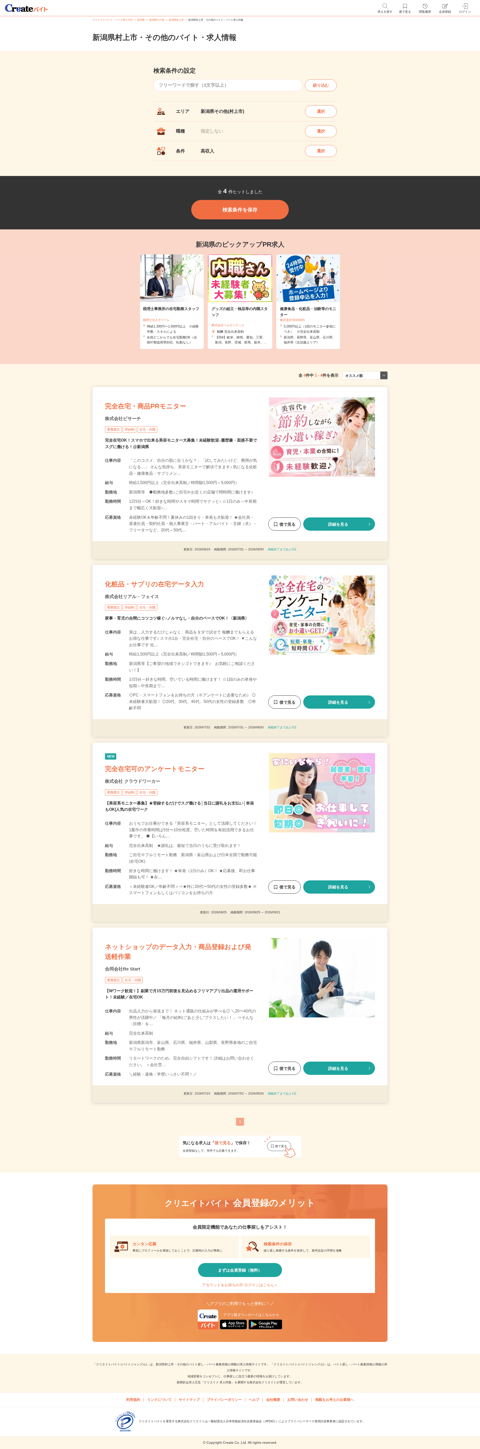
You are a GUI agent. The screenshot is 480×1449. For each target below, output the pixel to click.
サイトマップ (189, 1400)
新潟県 (141, 19)
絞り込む (321, 85)
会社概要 (273, 1400)
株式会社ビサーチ (123, 418)
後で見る (288, 524)
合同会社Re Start (122, 968)
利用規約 (133, 1400)
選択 (321, 111)
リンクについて (159, 1400)
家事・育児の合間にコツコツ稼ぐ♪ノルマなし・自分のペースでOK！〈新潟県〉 (177, 618)
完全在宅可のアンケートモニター (154, 769)
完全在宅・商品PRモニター (145, 406)
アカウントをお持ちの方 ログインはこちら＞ (240, 1285)
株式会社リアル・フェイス (132, 596)
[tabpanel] (240, 301)
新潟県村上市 (176, 19)
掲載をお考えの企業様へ (334, 1400)
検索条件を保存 (240, 209)
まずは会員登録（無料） (240, 1270)
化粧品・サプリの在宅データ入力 (154, 584)
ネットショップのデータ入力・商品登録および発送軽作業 (178, 951)
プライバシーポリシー (224, 1400)
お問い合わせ (297, 1400)
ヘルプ (254, 1400)
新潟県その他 (156, 19)
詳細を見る (338, 524)
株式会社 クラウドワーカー (132, 781)
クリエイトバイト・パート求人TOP (112, 19)
